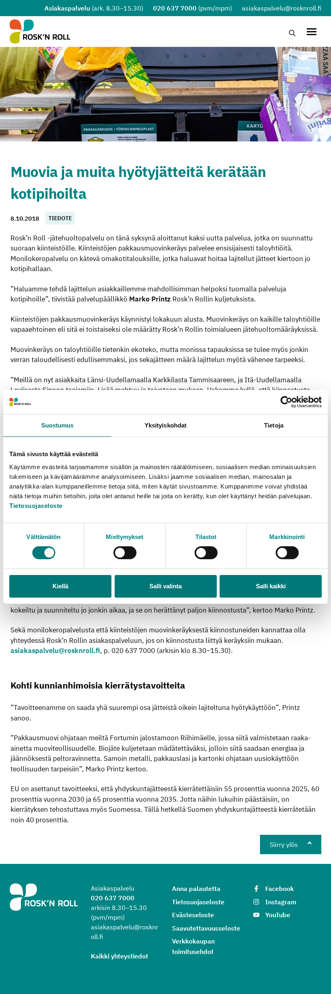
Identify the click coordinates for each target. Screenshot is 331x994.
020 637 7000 (175, 8)
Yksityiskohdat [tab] (165, 425)
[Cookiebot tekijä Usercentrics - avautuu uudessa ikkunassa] (286, 402)
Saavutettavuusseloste (206, 928)
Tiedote (60, 218)
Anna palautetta (196, 888)
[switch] (124, 552)
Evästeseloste (193, 915)
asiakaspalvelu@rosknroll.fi (55, 650)
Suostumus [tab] (57, 425)
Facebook (279, 888)
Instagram (280, 902)
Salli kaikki (271, 586)
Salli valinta (165, 586)
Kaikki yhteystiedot (119, 956)
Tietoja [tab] (273, 425)
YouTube (277, 915)
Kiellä (60, 586)
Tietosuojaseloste (36, 505)
